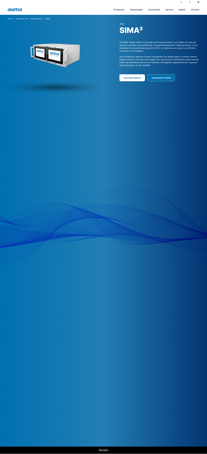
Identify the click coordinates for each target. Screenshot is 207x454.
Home (10, 19)
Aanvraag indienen (132, 78)
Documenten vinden (161, 78)
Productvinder (36, 19)
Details (103, 450)
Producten (20, 19)
